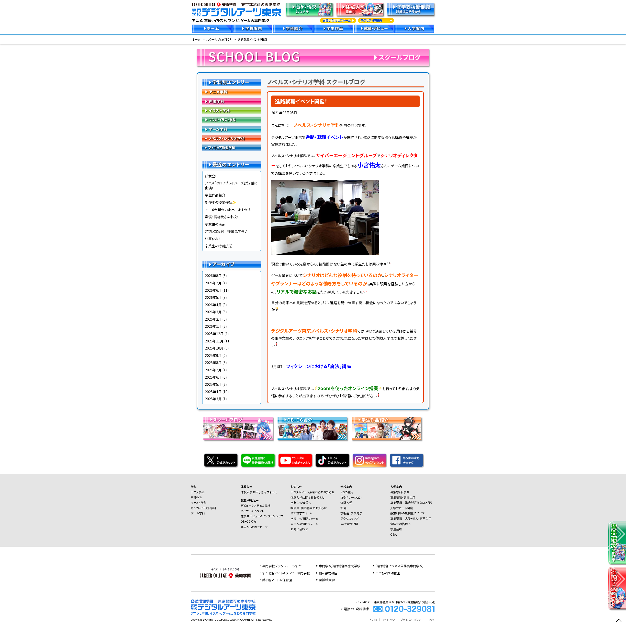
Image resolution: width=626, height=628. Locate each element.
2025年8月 (213, 362)
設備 (343, 508)
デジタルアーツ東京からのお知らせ (313, 492)
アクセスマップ (349, 518)
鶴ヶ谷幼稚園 (328, 573)
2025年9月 (213, 355)
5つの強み (347, 492)
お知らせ (296, 486)
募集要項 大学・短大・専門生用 (410, 518)
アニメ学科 (231, 92)
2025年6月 (213, 377)
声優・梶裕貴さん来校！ (221, 216)
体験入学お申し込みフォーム (259, 492)
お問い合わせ (299, 529)
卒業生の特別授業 (218, 245)
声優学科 (231, 101)
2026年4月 (213, 304)
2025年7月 (213, 369)
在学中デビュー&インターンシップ (262, 516)
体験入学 (246, 486)
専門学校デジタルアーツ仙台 (282, 566)
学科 (194, 486)
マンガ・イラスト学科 (231, 120)
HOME (373, 619)
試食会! (210, 175)
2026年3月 (213, 311)
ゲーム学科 (231, 129)
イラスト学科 (231, 110)
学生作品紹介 (215, 195)
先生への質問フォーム (304, 524)
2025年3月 (213, 398)
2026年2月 (213, 319)
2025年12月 (214, 333)
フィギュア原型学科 (231, 148)
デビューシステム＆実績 (255, 505)
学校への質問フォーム (304, 518)
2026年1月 (213, 326)
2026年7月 (213, 282)
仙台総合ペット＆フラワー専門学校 (286, 573)
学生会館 (396, 529)
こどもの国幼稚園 (388, 573)
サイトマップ (388, 619)
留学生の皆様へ (400, 524)
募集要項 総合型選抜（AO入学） (411, 502)
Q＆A (393, 534)
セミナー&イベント (252, 511)
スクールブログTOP (219, 39)
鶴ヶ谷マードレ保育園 (277, 580)
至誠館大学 (327, 580)
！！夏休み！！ (213, 238)
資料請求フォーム (301, 513)
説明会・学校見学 (351, 513)
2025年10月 (214, 348)
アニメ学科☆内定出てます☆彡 (228, 209)
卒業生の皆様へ (301, 502)
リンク (432, 619)
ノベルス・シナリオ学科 (231, 138)
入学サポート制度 (401, 508)
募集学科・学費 (399, 492)
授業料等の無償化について (407, 513)
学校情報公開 (349, 524)
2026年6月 (213, 290)
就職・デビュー (250, 500)
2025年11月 (214, 340)
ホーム (196, 39)
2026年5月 (213, 297)
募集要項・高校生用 (402, 497)
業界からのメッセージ (254, 527)
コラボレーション (351, 497)
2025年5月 (213, 384)
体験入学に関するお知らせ (308, 497)
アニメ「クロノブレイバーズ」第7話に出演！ (231, 185)
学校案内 (346, 486)
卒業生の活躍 (215, 224)
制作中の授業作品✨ (220, 202)
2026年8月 (213, 275)
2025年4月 (213, 391)
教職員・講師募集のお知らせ (309, 508)
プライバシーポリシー (412, 619)
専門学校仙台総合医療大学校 (339, 566)
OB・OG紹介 (249, 521)
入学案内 (396, 486)
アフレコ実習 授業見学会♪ (226, 231)
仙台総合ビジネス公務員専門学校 (399, 566)
